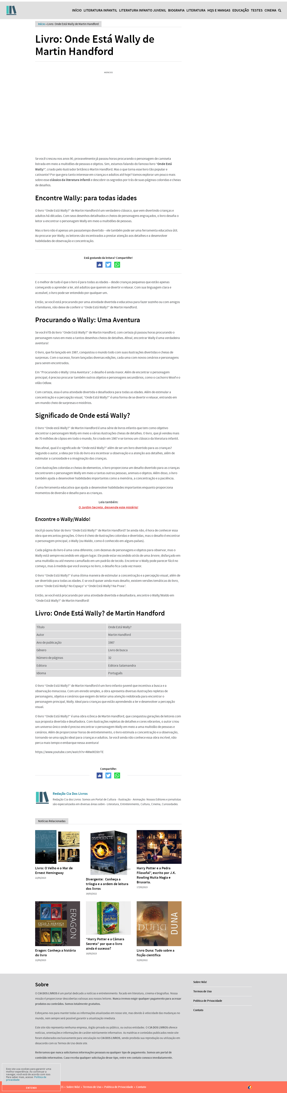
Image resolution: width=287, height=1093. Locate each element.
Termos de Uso (202, 991)
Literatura (195, 10)
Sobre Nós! (200, 982)
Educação (240, 10)
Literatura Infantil (100, 10)
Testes (257, 10)
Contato (198, 1010)
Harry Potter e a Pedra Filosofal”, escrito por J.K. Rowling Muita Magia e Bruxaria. (156, 875)
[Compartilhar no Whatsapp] (117, 265)
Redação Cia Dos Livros (70, 793)
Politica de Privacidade (207, 1001)
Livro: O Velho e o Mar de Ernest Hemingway (54, 870)
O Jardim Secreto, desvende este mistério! (108, 507)
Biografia (176, 10)
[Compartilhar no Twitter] (108, 265)
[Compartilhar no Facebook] (99, 265)
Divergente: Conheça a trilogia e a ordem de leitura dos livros (107, 884)
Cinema (270, 10)
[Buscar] (279, 10)
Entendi (31, 1088)
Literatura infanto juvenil (142, 10)
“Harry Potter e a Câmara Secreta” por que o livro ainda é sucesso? (105, 944)
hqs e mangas (218, 10)
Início (77, 10)
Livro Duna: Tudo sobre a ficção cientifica (155, 952)
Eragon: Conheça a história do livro (55, 952)
